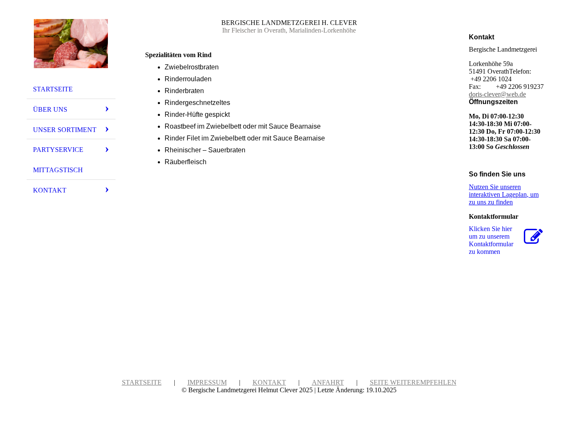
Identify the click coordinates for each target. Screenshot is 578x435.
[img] (71, 43)
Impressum (207, 382)
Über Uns (50, 109)
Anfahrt (328, 382)
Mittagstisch (58, 169)
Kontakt (49, 190)
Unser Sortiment (64, 129)
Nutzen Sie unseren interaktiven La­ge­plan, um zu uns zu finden (504, 194)
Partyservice (58, 149)
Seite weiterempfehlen (413, 382)
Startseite (53, 89)
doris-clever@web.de (497, 94)
